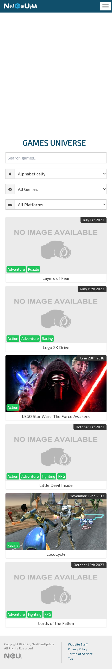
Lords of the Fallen (56, 623)
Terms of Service (80, 653)
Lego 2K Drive (56, 347)
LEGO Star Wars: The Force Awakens (56, 416)
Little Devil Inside (56, 485)
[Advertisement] (56, 74)
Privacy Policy (77, 649)
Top (70, 658)
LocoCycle (56, 554)
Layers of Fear (56, 278)
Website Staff (78, 644)
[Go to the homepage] (20, 6)
